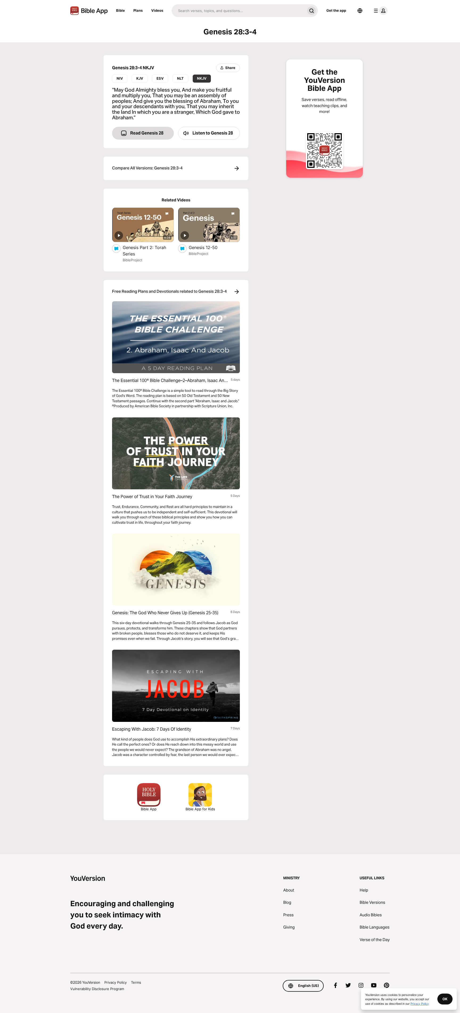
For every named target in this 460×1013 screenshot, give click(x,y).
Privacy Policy (115, 982)
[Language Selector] (360, 10)
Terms (136, 982)
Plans (138, 10)
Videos (157, 10)
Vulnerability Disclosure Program (97, 989)
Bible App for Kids (200, 809)
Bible (120, 10)
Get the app (336, 10)
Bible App (149, 809)
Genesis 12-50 (208, 247)
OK (444, 999)
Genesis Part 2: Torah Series (144, 251)
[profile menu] (379, 10)
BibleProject (132, 260)
